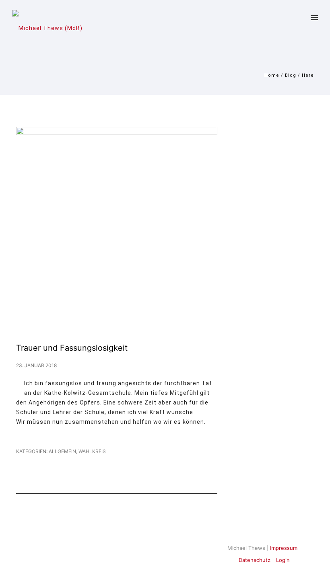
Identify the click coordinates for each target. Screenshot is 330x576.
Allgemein (61, 451)
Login (283, 560)
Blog (290, 75)
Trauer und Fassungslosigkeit (72, 348)
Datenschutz (254, 560)
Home (271, 75)
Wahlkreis (92, 451)
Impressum (283, 548)
